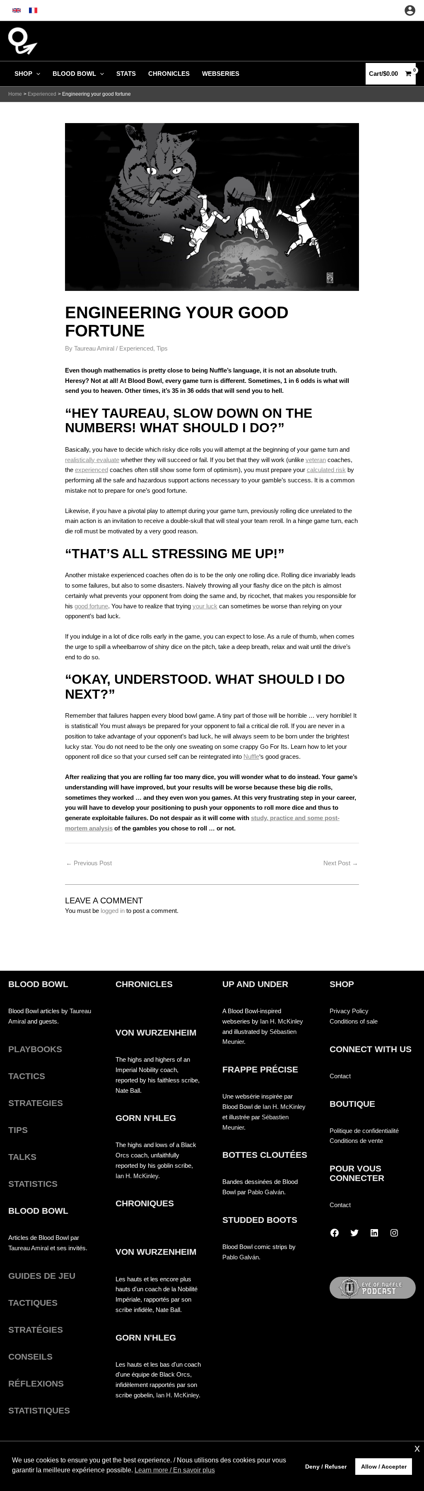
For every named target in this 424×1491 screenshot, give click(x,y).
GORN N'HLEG (146, 1118)
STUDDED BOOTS (259, 1220)
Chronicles (169, 73)
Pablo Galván (266, 1192)
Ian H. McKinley (137, 1175)
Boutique (352, 1104)
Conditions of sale (354, 1021)
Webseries (220, 73)
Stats (126, 73)
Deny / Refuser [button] (326, 1466)
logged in (113, 910)
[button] (36, 73)
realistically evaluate (92, 459)
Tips (162, 348)
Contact (340, 1076)
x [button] (417, 1448)
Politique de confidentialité (364, 1130)
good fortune (91, 606)
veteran (316, 459)
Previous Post (89, 863)
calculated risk (326, 469)
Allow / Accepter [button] (384, 1466)
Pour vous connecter (357, 1173)
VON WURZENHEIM (156, 1032)
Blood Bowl (74, 73)
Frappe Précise (260, 1069)
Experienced (136, 348)
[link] (16, 10)
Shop (23, 73)
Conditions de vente (356, 1140)
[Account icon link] (410, 10)
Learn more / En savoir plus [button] (175, 1470)
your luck (205, 606)
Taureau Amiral (28, 1247)
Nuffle (251, 756)
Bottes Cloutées (264, 1154)
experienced (91, 469)
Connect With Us (371, 1049)
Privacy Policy (349, 1010)
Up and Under (255, 984)
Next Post (340, 863)
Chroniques (145, 1203)
